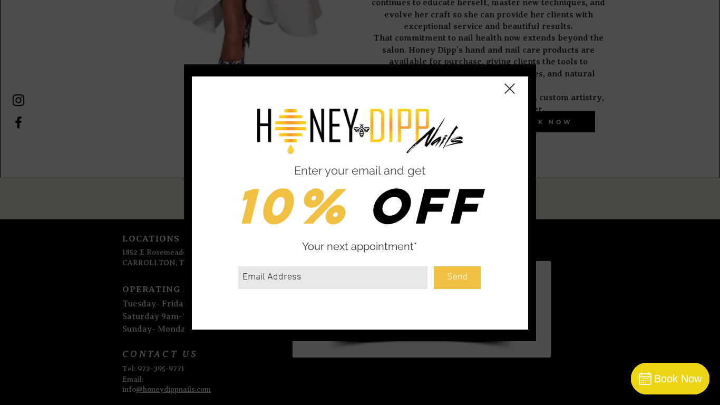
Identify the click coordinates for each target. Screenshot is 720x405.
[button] (509, 88)
